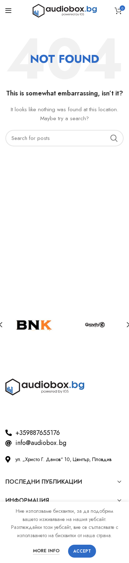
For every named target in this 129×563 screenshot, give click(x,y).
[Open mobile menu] (8, 11)
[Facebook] (14, 412)
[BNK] (34, 324)
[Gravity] (94, 325)
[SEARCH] (114, 138)
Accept (82, 551)
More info (46, 550)
